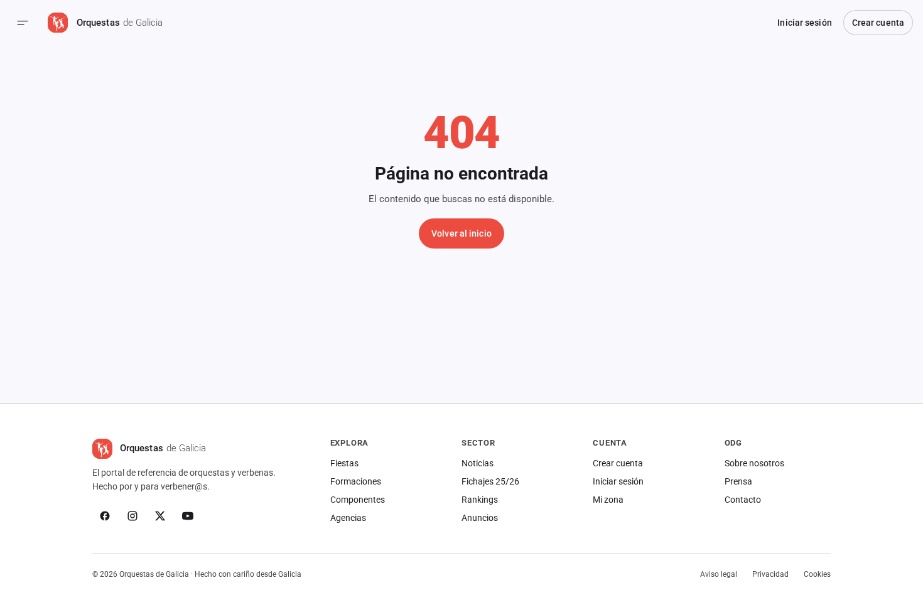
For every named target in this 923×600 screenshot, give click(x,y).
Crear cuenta (878, 23)
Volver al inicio (461, 233)
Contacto (743, 500)
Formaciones (355, 481)
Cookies (817, 574)
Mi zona (608, 500)
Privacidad (770, 574)
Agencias (348, 518)
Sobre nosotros (754, 463)
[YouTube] (187, 515)
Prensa (738, 481)
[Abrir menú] (22, 22)
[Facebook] (104, 515)
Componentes (357, 500)
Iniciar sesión (804, 23)
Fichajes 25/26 (490, 481)
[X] (160, 515)
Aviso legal (718, 574)
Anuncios (480, 518)
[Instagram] (132, 515)
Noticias (478, 463)
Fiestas (344, 463)
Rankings (480, 500)
